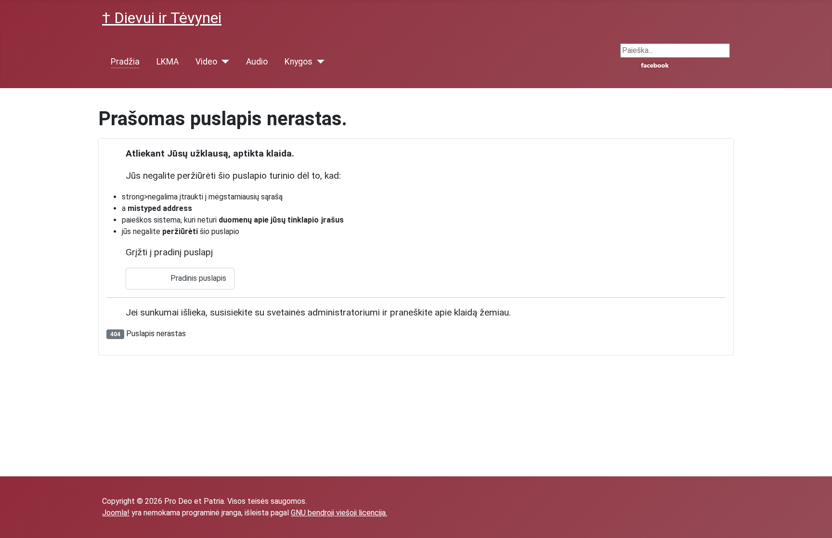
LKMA (167, 61)
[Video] (223, 61)
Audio (257, 61)
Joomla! (116, 512)
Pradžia (125, 61)
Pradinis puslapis (197, 278)
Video (206, 61)
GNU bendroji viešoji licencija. (339, 512)
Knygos (298, 61)
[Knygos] (318, 61)
